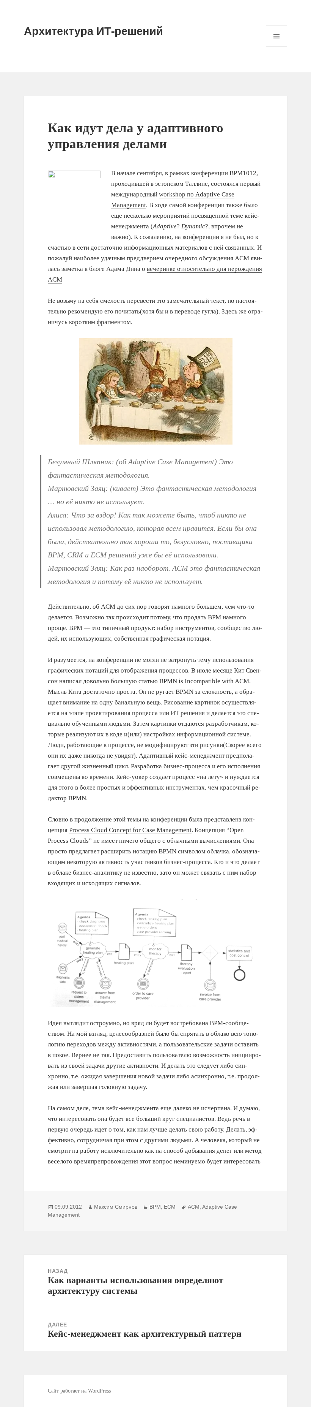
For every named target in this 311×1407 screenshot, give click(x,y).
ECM (170, 1207)
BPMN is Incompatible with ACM (204, 681)
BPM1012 (242, 173)
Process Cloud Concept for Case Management (130, 830)
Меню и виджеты (276, 46)
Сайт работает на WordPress (79, 1391)
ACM (193, 1207)
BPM (155, 1207)
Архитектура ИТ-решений (93, 30)
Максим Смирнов (115, 1207)
